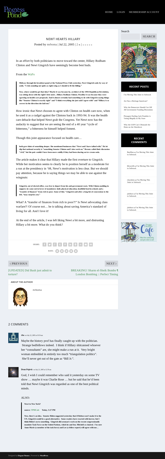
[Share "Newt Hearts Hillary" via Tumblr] (60, 244)
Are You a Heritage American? (135, 101)
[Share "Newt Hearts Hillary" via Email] (85, 244)
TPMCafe (35, 410)
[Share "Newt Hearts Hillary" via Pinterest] (65, 244)
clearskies (130, 180)
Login (121, 12)
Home (109, 12)
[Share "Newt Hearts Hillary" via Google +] (54, 244)
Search (125, 31)
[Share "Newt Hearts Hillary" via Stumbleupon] (80, 244)
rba (22, 335)
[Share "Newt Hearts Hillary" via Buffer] (75, 244)
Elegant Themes (24, 456)
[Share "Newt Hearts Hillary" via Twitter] (49, 244)
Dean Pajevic (27, 369)
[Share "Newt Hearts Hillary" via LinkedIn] (70, 244)
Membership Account (144, 12)
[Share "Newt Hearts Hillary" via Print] (90, 244)
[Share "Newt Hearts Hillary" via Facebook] (44, 244)
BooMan (130, 152)
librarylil (130, 166)
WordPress (44, 456)
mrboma (52, 44)
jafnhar (130, 194)
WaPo (31, 74)
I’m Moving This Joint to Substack (137, 95)
